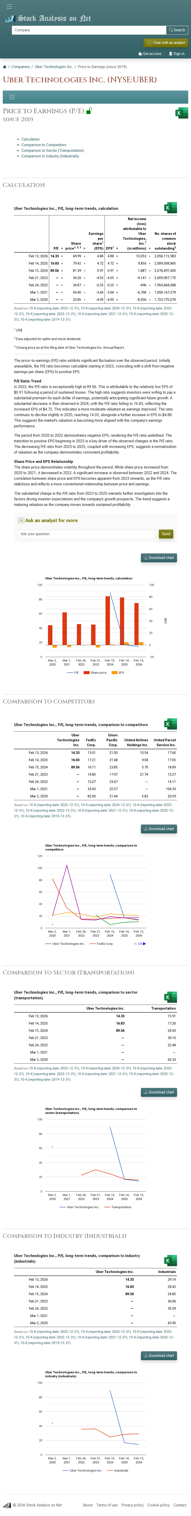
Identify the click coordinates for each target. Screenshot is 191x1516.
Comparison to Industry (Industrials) (50, 156)
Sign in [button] (178, 53)
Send (166, 534)
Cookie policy (158, 1505)
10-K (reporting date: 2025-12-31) (54, 308)
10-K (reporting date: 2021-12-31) (102, 314)
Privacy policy (132, 1505)
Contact (180, 1505)
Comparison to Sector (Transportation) (52, 150)
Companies (20, 67)
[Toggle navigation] (9, 6)
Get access (151, 53)
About (87, 1505)
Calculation (30, 139)
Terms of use (107, 1505)
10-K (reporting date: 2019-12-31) (45, 319)
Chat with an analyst (166, 42)
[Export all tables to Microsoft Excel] (181, 113)
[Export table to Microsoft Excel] (170, 207)
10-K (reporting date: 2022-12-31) (51, 314)
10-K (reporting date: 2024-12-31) (106, 308)
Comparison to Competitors (43, 145)
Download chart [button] (161, 558)
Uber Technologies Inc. (54, 67)
